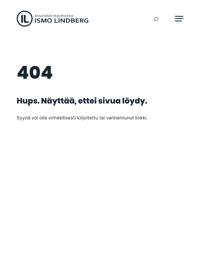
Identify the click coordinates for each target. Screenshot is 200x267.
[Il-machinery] (52, 25)
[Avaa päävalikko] (179, 18)
